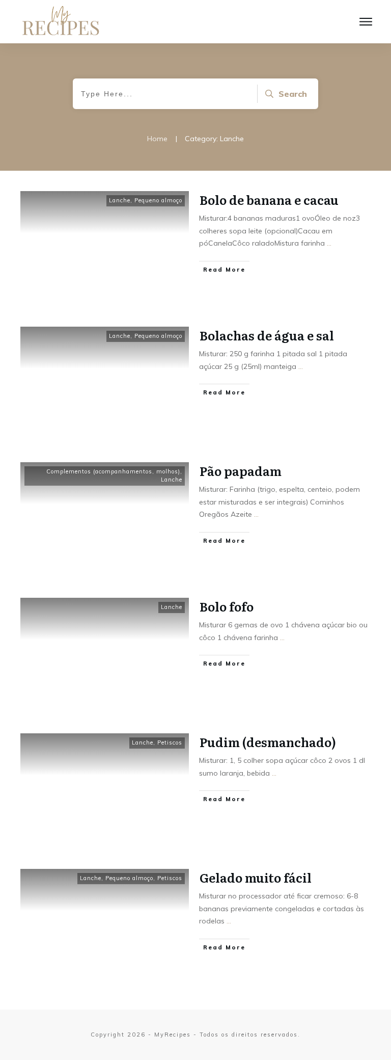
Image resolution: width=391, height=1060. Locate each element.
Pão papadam (241, 471)
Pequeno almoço (158, 200)
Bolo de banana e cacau (269, 199)
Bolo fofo (227, 606)
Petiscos (169, 742)
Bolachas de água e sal (267, 335)
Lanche (119, 200)
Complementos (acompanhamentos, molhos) (113, 471)
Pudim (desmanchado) (268, 742)
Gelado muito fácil (256, 877)
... (329, 243)
